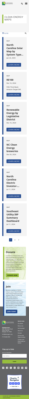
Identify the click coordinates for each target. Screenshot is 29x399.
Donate (20, 333)
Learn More (14, 65)
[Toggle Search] (21, 3)
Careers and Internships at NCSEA (21, 341)
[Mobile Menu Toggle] (25, 3)
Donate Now (12, 275)
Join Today (11, 311)
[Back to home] (8, 322)
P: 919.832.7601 (6, 337)
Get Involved (21, 328)
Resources (20, 326)
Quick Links (21, 321)
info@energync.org (7, 334)
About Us (20, 330)
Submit (14, 361)
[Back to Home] (7, 3)
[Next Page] (18, 239)
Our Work (20, 323)
